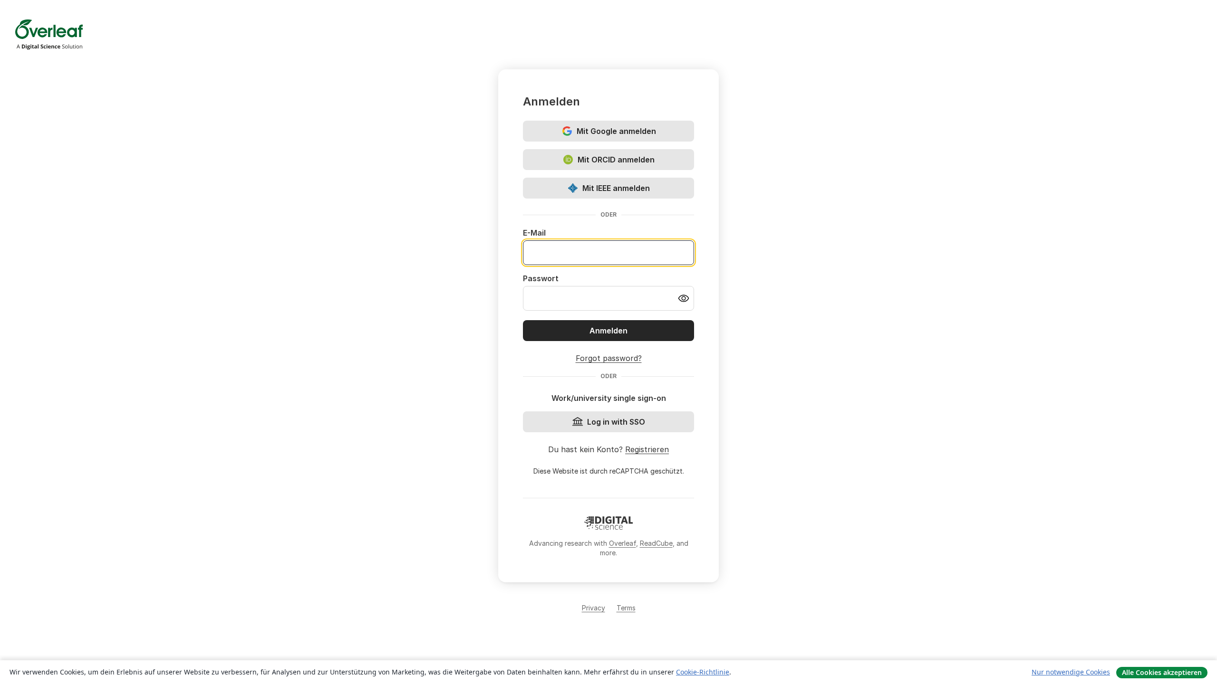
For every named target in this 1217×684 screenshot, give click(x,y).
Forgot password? (609, 358)
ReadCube (656, 543)
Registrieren (647, 449)
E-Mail (534, 233)
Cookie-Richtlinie (702, 671)
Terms (626, 608)
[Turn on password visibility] (683, 298)
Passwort (541, 278)
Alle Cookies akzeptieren (1162, 672)
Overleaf (622, 543)
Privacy (593, 608)
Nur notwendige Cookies (1071, 671)
